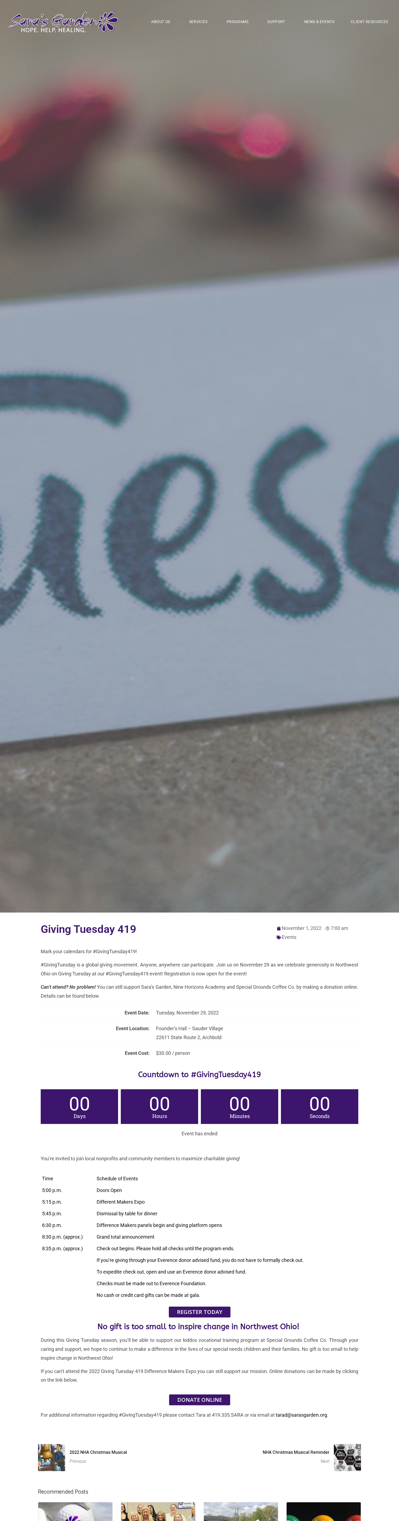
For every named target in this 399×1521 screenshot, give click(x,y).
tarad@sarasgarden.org (301, 1415)
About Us (160, 22)
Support (276, 22)
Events (289, 937)
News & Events (319, 22)
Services (198, 22)
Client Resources (369, 22)
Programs (238, 22)
